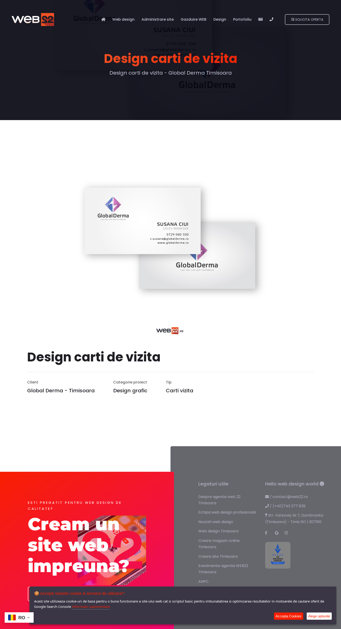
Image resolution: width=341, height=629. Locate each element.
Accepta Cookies (289, 616)
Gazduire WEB (193, 19)
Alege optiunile (319, 616)
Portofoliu (242, 19)
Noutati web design (215, 521)
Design (219, 19)
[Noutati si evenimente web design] (260, 19)
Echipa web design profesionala (227, 512)
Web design (123, 19)
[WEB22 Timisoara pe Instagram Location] (288, 533)
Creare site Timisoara (218, 556)
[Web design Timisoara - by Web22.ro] (33, 19)
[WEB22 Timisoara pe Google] (278, 533)
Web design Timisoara (218, 531)
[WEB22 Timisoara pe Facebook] (268, 533)
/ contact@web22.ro (288, 496)
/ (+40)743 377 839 (287, 506)
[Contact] (271, 19)
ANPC (203, 581)
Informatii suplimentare (91, 606)
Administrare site (158, 19)
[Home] (103, 19)
